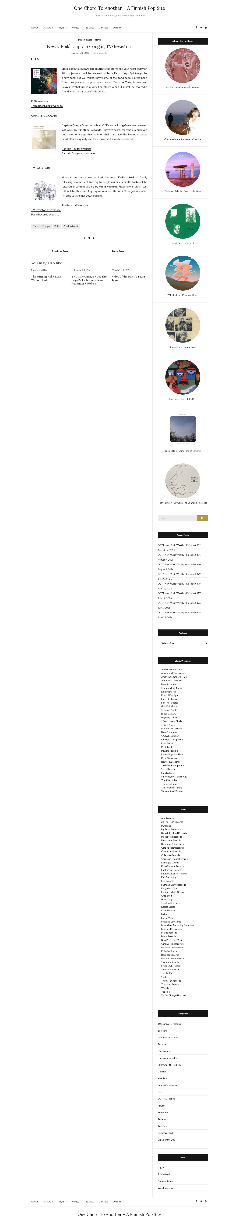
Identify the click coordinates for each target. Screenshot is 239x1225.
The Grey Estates (170, 784)
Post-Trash (167, 747)
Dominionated (168, 691)
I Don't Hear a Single (171, 721)
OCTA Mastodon (170, 735)
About (34, 27)
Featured (162, 1044)
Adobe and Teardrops (172, 673)
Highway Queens (169, 717)
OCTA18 (48, 27)
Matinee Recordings (171, 929)
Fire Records (167, 881)
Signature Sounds (170, 962)
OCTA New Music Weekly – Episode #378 (179, 583)
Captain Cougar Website (76, 148)
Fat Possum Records (171, 870)
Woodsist (166, 988)
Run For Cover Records (173, 958)
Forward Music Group (172, 892)
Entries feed (164, 1174)
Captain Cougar (41, 226)
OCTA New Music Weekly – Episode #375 (179, 612)
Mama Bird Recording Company (177, 925)
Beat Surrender (169, 684)
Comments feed (166, 1181)
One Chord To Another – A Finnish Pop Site (119, 8)
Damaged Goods (170, 862)
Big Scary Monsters (171, 829)
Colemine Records (170, 855)
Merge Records (169, 932)
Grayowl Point (168, 710)
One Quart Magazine (172, 739)
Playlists (62, 27)
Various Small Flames (172, 791)
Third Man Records (171, 980)
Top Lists (89, 27)
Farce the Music (169, 699)
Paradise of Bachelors (172, 947)
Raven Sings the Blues (172, 754)
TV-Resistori (71, 226)
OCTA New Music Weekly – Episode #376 (179, 602)
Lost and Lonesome (171, 921)
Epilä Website (39, 101)
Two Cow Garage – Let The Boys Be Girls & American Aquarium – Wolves (89, 280)
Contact (103, 27)
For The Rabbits (169, 702)
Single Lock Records (171, 965)
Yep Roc (165, 991)
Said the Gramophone (172, 765)
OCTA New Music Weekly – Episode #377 (179, 593)
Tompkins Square (170, 984)
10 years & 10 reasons (169, 1023)
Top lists (162, 1126)
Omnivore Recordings (172, 943)
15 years (162, 1030)
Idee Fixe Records (170, 903)
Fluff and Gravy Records (173, 884)
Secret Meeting (169, 769)
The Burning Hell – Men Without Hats (46, 278)
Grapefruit (166, 895)
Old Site (117, 27)
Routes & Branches (170, 761)
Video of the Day (166, 1139)
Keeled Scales (168, 906)
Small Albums (168, 773)
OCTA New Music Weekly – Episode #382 (179, 545)
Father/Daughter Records (174, 873)
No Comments (99, 52)
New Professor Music (172, 940)
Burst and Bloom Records (174, 844)
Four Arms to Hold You (169, 1064)
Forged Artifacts (169, 888)
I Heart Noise (168, 724)
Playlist (161, 1105)
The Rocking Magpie (171, 787)
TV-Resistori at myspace (46, 209)
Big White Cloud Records (174, 833)
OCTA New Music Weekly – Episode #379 (179, 574)
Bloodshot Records (171, 840)
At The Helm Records (172, 821)
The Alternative (169, 780)
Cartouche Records (171, 851)
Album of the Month (168, 1037)
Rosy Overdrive (169, 758)
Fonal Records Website (45, 214)
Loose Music (167, 918)
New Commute (169, 732)
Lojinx (164, 914)
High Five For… (168, 713)
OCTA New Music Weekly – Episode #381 (179, 554)
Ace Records (167, 818)
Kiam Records (168, 910)
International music (167, 1085)
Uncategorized (165, 1133)
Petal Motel (167, 743)
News (98, 39)
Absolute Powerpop (171, 669)
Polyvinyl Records (170, 951)
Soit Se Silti (167, 973)
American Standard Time (174, 676)
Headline (162, 1078)
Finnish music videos (168, 1058)
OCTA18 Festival (166, 1098)
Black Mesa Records (171, 836)
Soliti (163, 977)
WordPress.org (165, 1188)
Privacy (75, 27)
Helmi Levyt (167, 899)
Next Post (118, 251)
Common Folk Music (171, 688)
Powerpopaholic (169, 750)
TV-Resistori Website (75, 205)
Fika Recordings (169, 877)
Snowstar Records (170, 969)
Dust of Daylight (169, 695)
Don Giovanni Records (172, 866)
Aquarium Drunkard (171, 680)
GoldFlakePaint (169, 706)
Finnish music (84, 39)
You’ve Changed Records (174, 995)
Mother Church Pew (171, 728)
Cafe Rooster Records (172, 847)
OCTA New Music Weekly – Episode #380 (179, 564)
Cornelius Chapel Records (174, 858)
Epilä (56, 226)
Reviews (162, 1119)
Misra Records (168, 936)
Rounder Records (170, 954)
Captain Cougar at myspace (78, 153)
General (162, 1071)
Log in (161, 1167)
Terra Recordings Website (47, 105)
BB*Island (166, 825)
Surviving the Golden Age (174, 776)
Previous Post (60, 251)
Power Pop (163, 1112)
